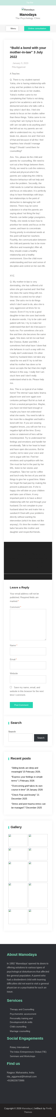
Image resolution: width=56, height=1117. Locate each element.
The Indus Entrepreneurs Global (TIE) (28, 1052)
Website (14, 673)
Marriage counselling (20, 1031)
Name (13, 645)
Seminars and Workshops (22, 1056)
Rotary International (19, 1047)
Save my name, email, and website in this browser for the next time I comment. (27, 691)
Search (12, 731)
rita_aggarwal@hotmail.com (22, 1076)
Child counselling (18, 1026)
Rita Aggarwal (18, 67)
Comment (15, 607)
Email (13, 659)
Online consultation (37, 28)
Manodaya (28, 15)
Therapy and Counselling (22, 1009)
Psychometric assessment (23, 1014)
